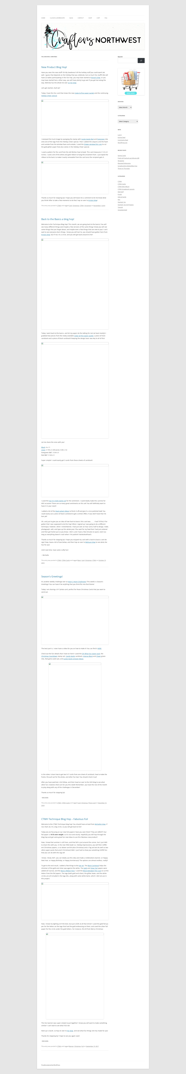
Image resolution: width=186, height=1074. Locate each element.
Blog (71, 18)
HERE (99, 648)
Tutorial (120, 207)
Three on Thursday (124, 168)
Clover (98, 656)
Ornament (87, 206)
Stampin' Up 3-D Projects (126, 205)
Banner (71, 1046)
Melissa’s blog (90, 542)
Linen (43, 450)
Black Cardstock (93, 866)
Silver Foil (94, 868)
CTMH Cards (66, 560)
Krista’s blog (92, 200)
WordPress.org (122, 143)
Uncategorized (122, 210)
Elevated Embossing (124, 163)
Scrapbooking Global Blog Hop (127, 166)
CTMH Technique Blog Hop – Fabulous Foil (64, 819)
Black (43, 447)
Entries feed (121, 137)
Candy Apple (70, 656)
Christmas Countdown (49, 656)
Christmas (76, 206)
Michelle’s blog (100, 824)
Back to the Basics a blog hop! (57, 219)
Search (120, 57)
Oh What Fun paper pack (91, 654)
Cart (98, 18)
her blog (70, 1031)
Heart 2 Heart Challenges (77, 582)
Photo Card (92, 803)
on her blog (72, 83)
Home (43, 18)
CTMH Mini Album (123, 187)
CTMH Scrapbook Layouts (126, 189)
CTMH (59, 206)
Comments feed (123, 140)
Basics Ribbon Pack (68, 871)
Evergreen (101, 139)
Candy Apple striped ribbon (73, 659)
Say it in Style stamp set (57, 501)
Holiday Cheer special (49, 96)
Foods (120, 194)
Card (70, 206)
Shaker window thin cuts (93, 144)
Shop (90, 18)
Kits (119, 200)
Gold (85, 868)
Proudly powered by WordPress (50, 1065)
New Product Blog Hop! (54, 67)
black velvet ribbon (62, 511)
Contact (81, 18)
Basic (79, 560)
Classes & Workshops (57, 18)
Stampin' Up (122, 202)
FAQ (106, 18)
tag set (81, 866)
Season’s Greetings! (52, 576)
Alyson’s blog (95, 78)
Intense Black (88, 656)
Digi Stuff (121, 192)
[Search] (141, 60)
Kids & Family (122, 197)
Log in (120, 135)
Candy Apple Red (87, 139)
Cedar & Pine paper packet (84, 93)
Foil (82, 1046)
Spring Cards (122, 156)
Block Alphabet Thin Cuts (92, 871)
